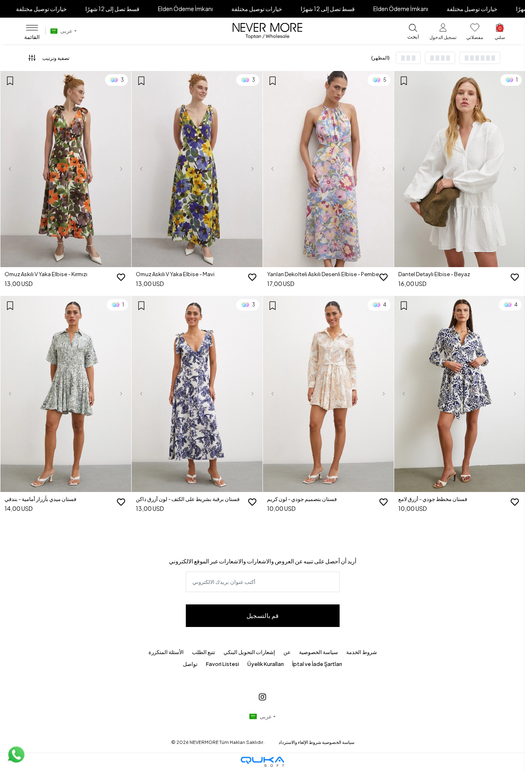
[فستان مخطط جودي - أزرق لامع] (459, 394)
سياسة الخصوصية (318, 652)
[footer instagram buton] (262, 696)
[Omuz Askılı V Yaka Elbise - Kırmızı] (65, 169)
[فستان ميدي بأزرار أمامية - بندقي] (65, 394)
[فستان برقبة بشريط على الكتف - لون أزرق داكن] (197, 394)
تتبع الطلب (203, 652)
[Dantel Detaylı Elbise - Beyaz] (459, 169)
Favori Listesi (222, 664)
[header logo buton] (267, 31)
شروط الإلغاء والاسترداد (299, 742)
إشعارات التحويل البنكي (249, 652)
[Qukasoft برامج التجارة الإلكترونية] (262, 762)
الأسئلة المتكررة (166, 652)
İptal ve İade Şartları (317, 664)
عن (287, 652)
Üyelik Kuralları (265, 664)
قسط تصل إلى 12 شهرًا (112, 8)
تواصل (190, 664)
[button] (443, 33)
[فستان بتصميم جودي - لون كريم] (328, 394)
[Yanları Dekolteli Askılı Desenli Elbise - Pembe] (328, 169)
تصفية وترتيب (55, 58)
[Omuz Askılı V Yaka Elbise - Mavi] (197, 169)
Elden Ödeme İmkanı (185, 8)
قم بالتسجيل (262, 615)
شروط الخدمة (361, 652)
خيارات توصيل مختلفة (41, 8)
